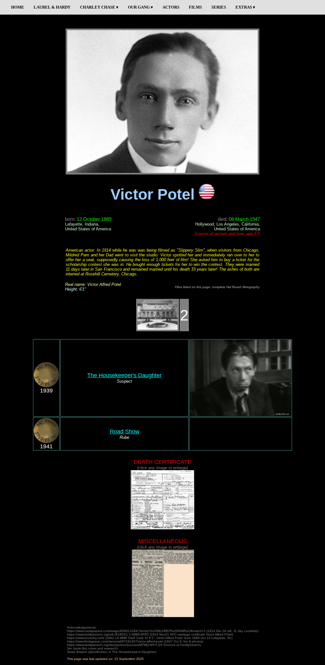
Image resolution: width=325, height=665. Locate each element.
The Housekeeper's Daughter (124, 375)
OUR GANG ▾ (140, 7)
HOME (17, 7)
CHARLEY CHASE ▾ (99, 7)
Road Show (124, 431)
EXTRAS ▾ (245, 7)
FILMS (195, 7)
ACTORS (170, 7)
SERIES (218, 7)
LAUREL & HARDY (52, 7)
